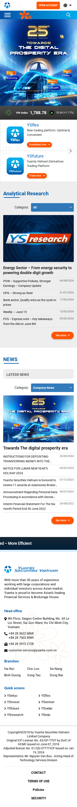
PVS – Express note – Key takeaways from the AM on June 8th (27, 321)
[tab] (22, 207)
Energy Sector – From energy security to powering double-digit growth (37, 270)
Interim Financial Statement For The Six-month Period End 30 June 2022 (29, 506)
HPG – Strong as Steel (18, 293)
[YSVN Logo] (7, 5)
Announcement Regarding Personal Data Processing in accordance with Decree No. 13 (30, 494)
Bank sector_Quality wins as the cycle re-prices (30, 302)
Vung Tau (33, 675)
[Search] (68, 15)
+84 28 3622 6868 (21, 633)
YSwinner (48, 702)
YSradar (46, 708)
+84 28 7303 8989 (21, 638)
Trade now (35, 175)
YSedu (45, 715)
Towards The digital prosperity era (35, 448)
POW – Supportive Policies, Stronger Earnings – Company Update (27, 283)
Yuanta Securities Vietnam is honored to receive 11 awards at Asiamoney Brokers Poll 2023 (30, 482)
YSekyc (12, 696)
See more (61, 335)
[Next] (70, 151)
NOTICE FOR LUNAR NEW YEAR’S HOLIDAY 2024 (25, 471)
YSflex (45, 696)
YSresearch (15, 715)
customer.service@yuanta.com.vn (33, 650)
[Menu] (8, 15)
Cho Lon (33, 669)
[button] (67, 5)
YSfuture (13, 708)
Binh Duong (12, 675)
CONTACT (38, 773)
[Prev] (6, 151)
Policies (38, 790)
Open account (48, 5)
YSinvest (13, 702)
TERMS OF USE (38, 781)
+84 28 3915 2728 (21, 644)
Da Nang (56, 669)
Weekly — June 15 (15, 312)
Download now (37, 144)
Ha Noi (9, 669)
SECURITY (38, 798)
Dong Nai (56, 675)
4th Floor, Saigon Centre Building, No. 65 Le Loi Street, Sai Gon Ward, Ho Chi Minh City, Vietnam (38, 623)
